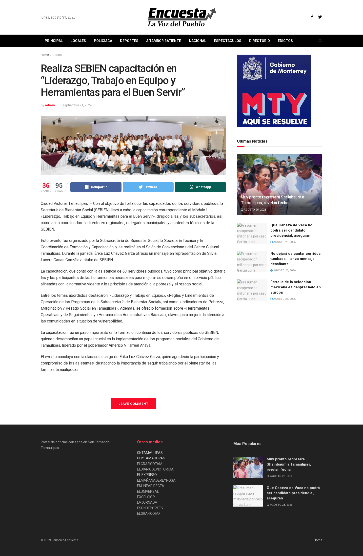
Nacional (197, 41)
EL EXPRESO (147, 475)
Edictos (285, 41)
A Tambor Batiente (163, 41)
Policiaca (103, 41)
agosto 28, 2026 (254, 209)
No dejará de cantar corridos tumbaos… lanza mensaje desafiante (295, 258)
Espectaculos (227, 41)
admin (50, 105)
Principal (54, 41)
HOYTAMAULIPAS (151, 458)
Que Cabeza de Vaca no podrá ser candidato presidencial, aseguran (291, 230)
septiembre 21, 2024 (77, 105)
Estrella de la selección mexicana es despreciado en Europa (295, 287)
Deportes (129, 41)
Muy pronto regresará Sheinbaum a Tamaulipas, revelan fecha (289, 464)
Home (45, 55)
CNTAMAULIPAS (150, 453)
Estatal (57, 55)
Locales (78, 41)
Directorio (259, 41)
